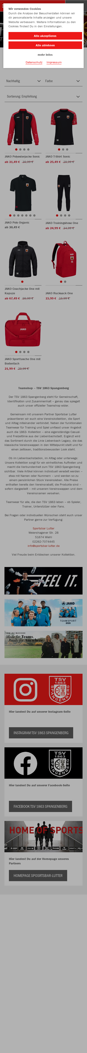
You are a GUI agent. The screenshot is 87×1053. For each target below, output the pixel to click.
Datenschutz (34, 62)
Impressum (54, 62)
